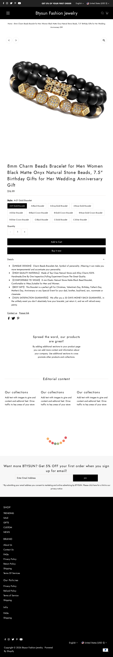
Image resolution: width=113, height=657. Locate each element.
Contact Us (8, 549)
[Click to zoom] (104, 40)
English (79, 3)
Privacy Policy (9, 559)
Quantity (11, 226)
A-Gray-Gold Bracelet (58, 205)
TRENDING (8, 513)
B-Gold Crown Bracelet (63, 212)
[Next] (16, 40)
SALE (5, 517)
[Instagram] (7, 3)
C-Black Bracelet (41, 219)
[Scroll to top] (107, 651)
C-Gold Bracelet (60, 219)
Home (10, 23)
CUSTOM (7, 527)
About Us (7, 544)
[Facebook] (3, 3)
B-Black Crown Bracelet (38, 212)
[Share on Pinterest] (18, 319)
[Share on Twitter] (14, 319)
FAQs (6, 554)
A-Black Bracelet (37, 205)
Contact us (12, 313)
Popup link (24, 313)
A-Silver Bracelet (16, 212)
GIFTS (6, 522)
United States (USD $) (98, 3)
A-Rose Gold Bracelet (82, 205)
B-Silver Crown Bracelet (19, 219)
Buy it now (56, 250)
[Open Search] (102, 13)
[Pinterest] (15, 3)
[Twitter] (11, 3)
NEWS (6, 532)
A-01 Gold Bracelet (17, 205)
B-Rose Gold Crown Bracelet (90, 212)
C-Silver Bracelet (80, 219)
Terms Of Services (11, 573)
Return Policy (9, 563)
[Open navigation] (17, 13)
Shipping (7, 568)
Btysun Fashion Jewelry (56, 13)
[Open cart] (107, 13)
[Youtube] (19, 3)
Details (10, 259)
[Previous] (9, 40)
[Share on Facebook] (9, 319)
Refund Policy (9, 590)
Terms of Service (10, 595)
